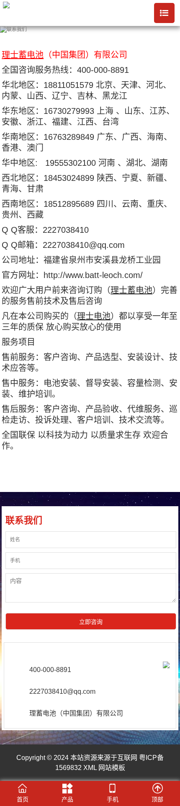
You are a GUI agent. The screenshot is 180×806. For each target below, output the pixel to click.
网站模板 (111, 767)
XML (90, 767)
